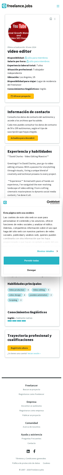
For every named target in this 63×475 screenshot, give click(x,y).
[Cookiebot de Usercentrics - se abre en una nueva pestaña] (47, 202)
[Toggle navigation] (58, 6)
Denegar (31, 270)
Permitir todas (31, 260)
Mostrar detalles (45, 251)
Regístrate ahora (19, 348)
